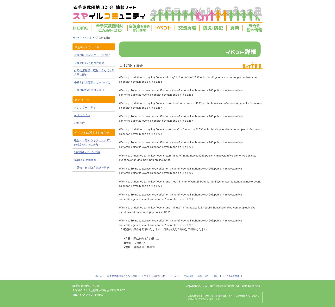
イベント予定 (82, 115)
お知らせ (139, 28)
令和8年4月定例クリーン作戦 (92, 82)
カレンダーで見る (85, 107)
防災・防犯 (213, 28)
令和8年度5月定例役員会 (89, 62)
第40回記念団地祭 (85, 160)
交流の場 (187, 28)
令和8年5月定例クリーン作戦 (92, 55)
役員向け (79, 122)
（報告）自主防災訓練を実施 (91, 167)
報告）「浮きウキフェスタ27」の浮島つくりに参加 (93, 142)
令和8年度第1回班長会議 (89, 90)
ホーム (98, 276)
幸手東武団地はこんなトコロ (122, 276)
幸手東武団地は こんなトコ (109, 28)
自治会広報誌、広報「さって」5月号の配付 (94, 72)
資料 (234, 28)
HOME (82, 28)
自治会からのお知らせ (153, 276)
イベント (163, 28)
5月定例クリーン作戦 (87, 152)
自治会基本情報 (252, 28)
